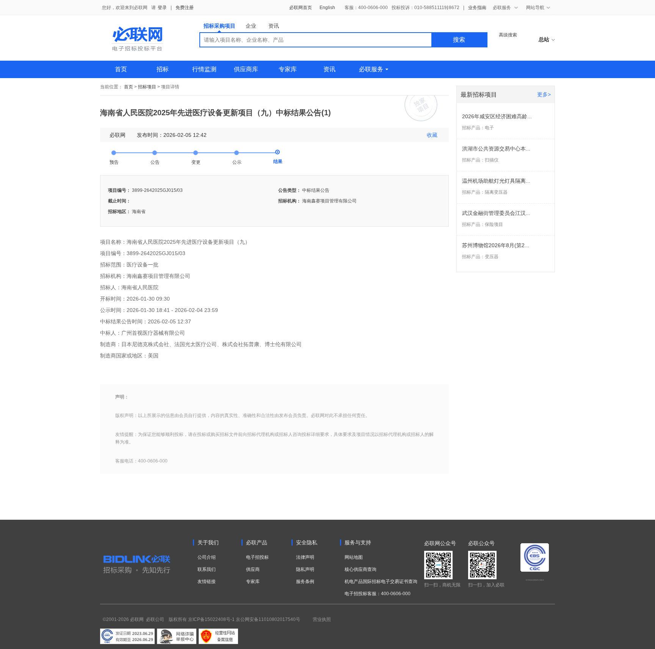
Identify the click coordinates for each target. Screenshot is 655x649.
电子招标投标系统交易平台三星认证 (535, 580)
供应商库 (246, 69)
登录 (162, 7)
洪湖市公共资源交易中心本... (496, 149)
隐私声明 (305, 569)
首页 (121, 69)
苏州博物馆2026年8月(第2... (495, 245)
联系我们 (206, 569)
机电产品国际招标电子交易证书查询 (381, 581)
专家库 (288, 69)
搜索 (459, 39)
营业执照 (322, 619)
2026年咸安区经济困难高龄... (497, 116)
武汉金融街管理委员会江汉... (496, 213)
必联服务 (371, 69)
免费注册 (185, 7)
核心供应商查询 (360, 569)
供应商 (253, 569)
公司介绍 (206, 557)
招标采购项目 (219, 26)
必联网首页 (300, 7)
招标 (163, 69)
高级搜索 (508, 35)
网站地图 (354, 557)
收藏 (432, 135)
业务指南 (477, 7)
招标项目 (147, 86)
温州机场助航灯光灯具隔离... (496, 181)
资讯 (273, 26)
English (327, 7)
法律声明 (305, 557)
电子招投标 (257, 557)
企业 (251, 26)
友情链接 (206, 581)
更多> (544, 94)
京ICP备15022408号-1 (211, 619)
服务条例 (305, 581)
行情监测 (204, 69)
